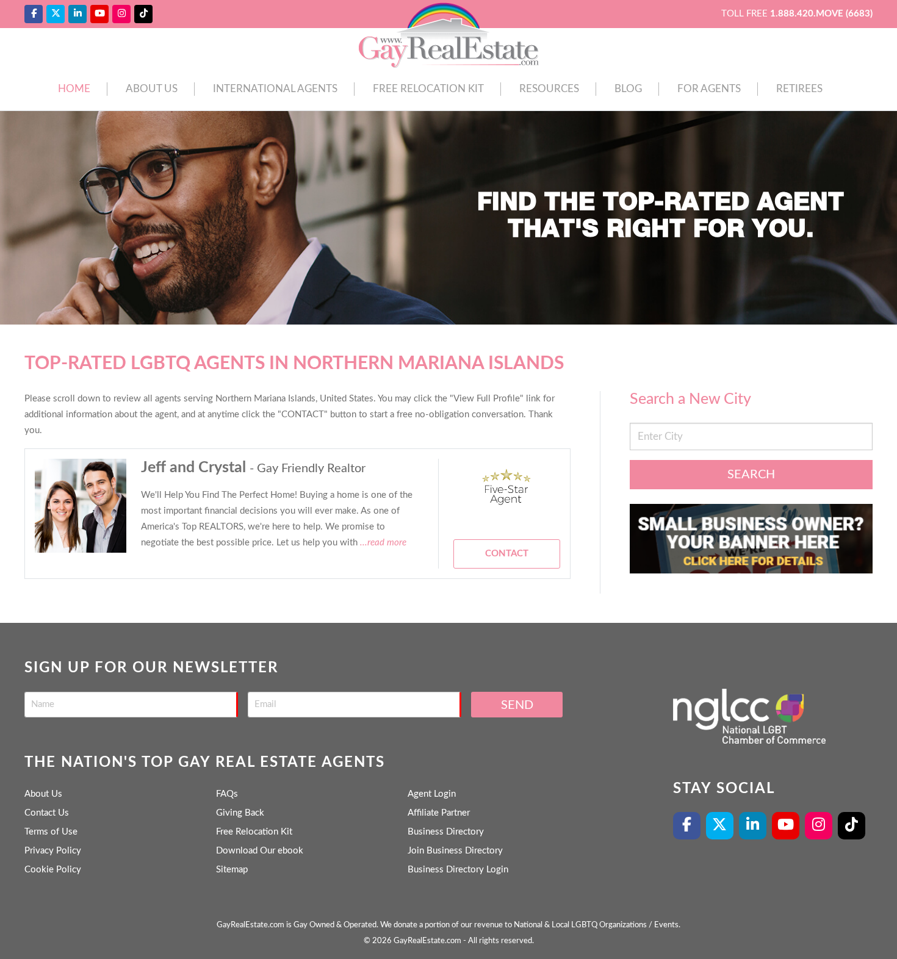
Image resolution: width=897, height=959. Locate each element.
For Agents (709, 89)
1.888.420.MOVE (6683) (821, 13)
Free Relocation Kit (428, 89)
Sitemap (232, 869)
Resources (549, 89)
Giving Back (240, 812)
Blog (628, 89)
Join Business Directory (455, 850)
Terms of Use (50, 831)
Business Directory (446, 831)
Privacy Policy (52, 850)
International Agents (275, 89)
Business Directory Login (458, 869)
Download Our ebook (259, 850)
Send (517, 705)
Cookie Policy (52, 869)
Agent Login (432, 794)
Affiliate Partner (439, 812)
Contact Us (46, 812)
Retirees (799, 89)
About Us (152, 89)
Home (74, 89)
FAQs (227, 794)
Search (751, 475)
